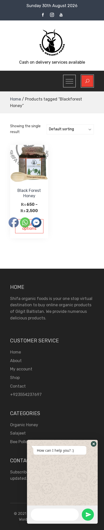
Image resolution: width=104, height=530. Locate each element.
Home (15, 99)
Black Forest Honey (29, 193)
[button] (93, 444)
